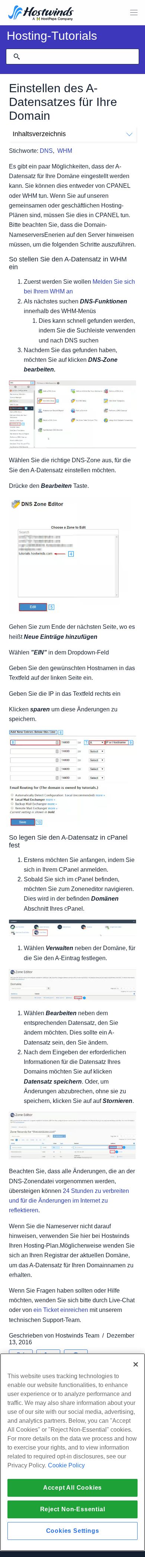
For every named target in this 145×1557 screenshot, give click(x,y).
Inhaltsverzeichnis (39, 134)
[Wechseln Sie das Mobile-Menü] (134, 12)
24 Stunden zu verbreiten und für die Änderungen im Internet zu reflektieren (69, 1200)
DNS (46, 151)
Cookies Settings (72, 1531)
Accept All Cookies (72, 1487)
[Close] (136, 1364)
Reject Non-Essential (72, 1509)
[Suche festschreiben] (16, 56)
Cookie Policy (66, 1465)
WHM (64, 151)
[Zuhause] (40, 13)
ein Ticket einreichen (60, 1310)
